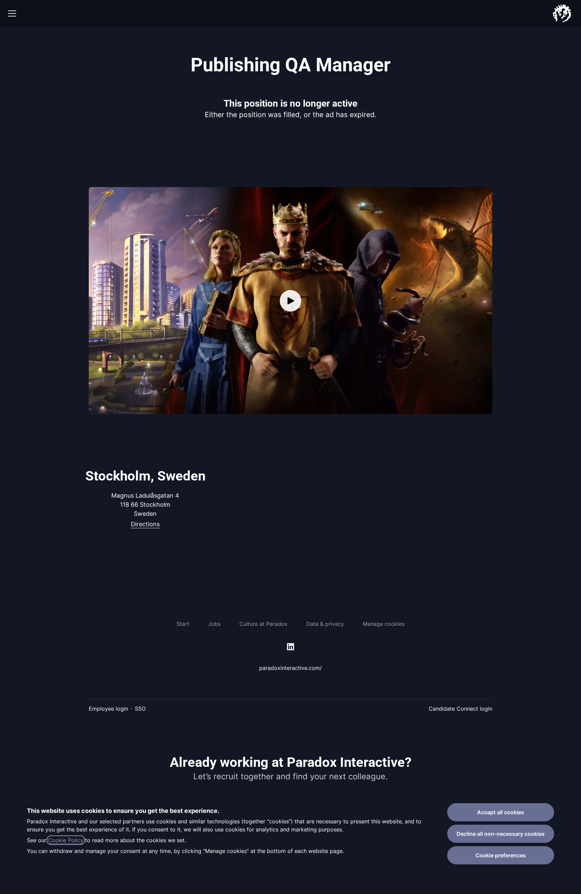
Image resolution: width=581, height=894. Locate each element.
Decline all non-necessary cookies (501, 833)
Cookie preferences (500, 855)
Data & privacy (325, 623)
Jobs (214, 623)
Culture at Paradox (263, 623)
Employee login (108, 708)
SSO (140, 708)
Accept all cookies (500, 812)
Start (183, 623)
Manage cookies (383, 623)
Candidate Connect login (460, 708)
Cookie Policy (65, 840)
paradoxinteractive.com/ (290, 668)
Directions (145, 524)
